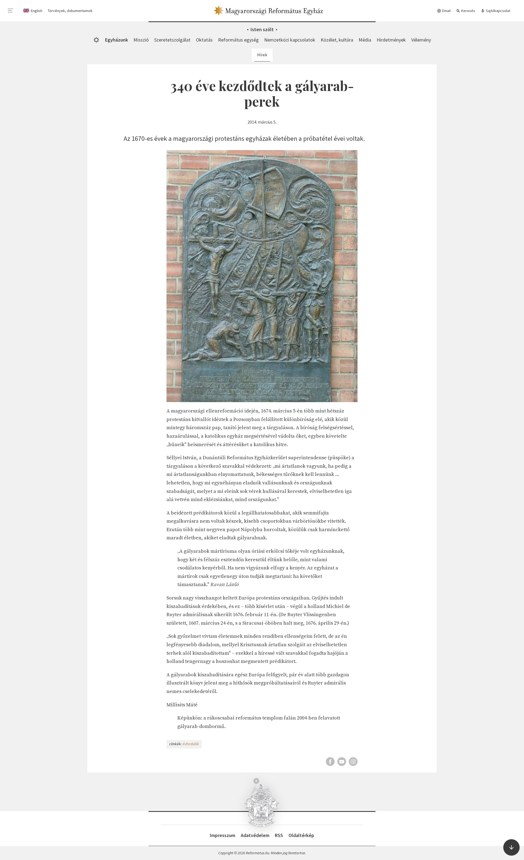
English (36, 10)
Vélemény (421, 40)
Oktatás (204, 40)
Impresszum (222, 835)
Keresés (467, 10)
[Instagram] (353, 761)
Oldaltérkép (301, 835)
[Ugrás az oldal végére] (511, 847)
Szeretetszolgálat (172, 40)
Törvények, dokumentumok (70, 10)
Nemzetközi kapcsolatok (289, 40)
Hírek (262, 54)
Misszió (141, 40)
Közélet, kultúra (337, 40)
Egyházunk (116, 40)
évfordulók (191, 743)
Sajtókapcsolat (497, 10)
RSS (279, 835)
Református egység (238, 40)
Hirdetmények (391, 40)
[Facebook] (330, 761)
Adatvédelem (255, 835)
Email (446, 10)
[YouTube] (341, 761)
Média (365, 40)
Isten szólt (262, 29)
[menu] (10, 10)
